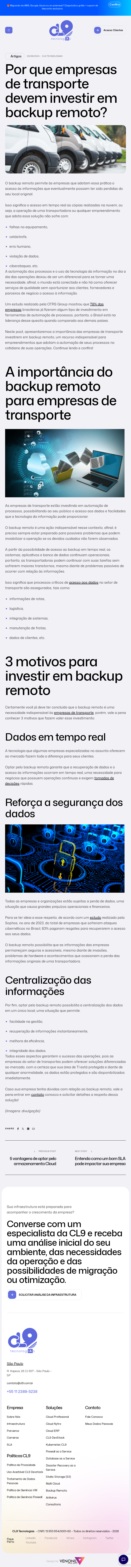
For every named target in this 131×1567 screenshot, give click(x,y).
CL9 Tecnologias (52, 56)
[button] (109, 30)
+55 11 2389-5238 (22, 1391)
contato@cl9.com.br (20, 1383)
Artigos (16, 56)
